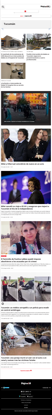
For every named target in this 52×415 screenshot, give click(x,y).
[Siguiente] (50, 108)
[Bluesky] (26, 391)
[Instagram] (23, 391)
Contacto (26, 405)
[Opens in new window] (22, 396)
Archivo (26, 407)
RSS (50, 387)
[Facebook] (21, 391)
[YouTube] (28, 391)
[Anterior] (2, 108)
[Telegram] (30, 391)
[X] (25, 391)
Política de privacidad (26, 402)
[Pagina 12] (46, 7)
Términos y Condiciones (26, 400)
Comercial (45, 387)
